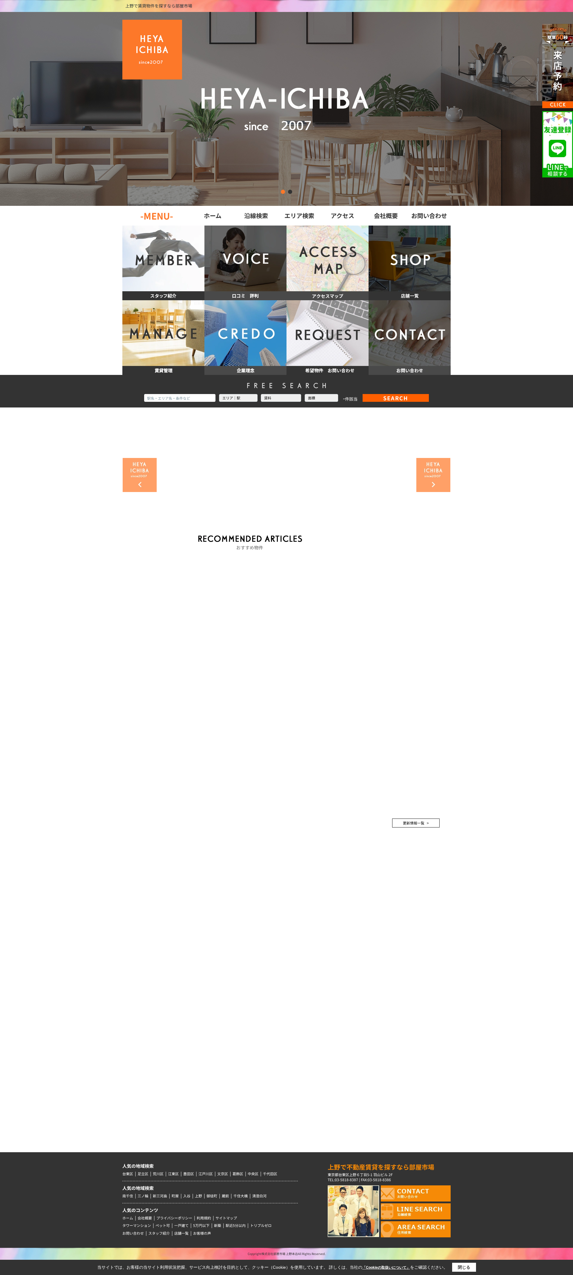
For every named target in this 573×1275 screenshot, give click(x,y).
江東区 (173, 1173)
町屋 (175, 1195)
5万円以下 (201, 1225)
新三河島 (160, 1195)
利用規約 (204, 1217)
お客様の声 (202, 1233)
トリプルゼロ (261, 1225)
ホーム (127, 1217)
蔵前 (225, 1195)
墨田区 (188, 1173)
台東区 (127, 1173)
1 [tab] (283, 192)
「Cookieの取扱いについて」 (386, 1267)
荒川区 (158, 1173)
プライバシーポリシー (174, 1217)
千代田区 (270, 1173)
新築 (217, 1225)
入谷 (186, 1195)
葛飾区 (237, 1173)
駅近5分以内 (236, 1225)
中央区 (253, 1173)
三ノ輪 (143, 1195)
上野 (198, 1195)
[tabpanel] (286, 109)
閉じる (464, 1267)
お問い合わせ (133, 1233)
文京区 (222, 1173)
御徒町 (212, 1195)
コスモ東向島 (393, 945)
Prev (140, 475)
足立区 (143, 1173)
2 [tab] (290, 192)
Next (433, 475)
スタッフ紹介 (159, 1233)
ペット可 (162, 1225)
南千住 (127, 1195)
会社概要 (145, 1217)
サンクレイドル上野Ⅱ (402, 1044)
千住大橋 (240, 1195)
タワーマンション (136, 1225)
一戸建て (181, 1225)
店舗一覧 (181, 1233)
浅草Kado (390, 987)
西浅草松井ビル (395, 966)
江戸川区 (205, 1173)
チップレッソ (393, 1023)
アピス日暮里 (393, 1002)
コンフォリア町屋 (397, 904)
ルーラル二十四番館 (399, 925)
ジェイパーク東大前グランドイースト (412, 886)
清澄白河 (259, 1195)
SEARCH (395, 398)
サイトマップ (226, 1217)
